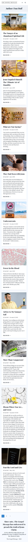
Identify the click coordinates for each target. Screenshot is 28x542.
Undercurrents (9, 221)
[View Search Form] (25, 2)
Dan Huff (6, 38)
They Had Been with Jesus (14, 174)
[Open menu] (22, 3)
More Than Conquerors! (13, 360)
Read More (6, 55)
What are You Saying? (12, 127)
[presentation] (14, 22)
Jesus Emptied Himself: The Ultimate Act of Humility (12, 82)
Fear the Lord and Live (12, 467)
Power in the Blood (11, 268)
